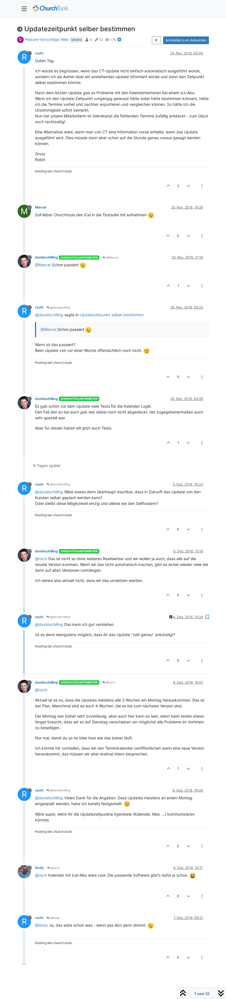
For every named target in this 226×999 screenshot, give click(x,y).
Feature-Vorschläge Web (47, 39)
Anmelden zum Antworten (186, 40)
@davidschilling (59, 307)
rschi (39, 53)
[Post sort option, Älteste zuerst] (156, 40)
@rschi (41, 558)
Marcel (40, 207)
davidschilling (46, 257)
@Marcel (111, 257)
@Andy (54, 917)
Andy (39, 868)
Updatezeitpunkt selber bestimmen (111, 314)
